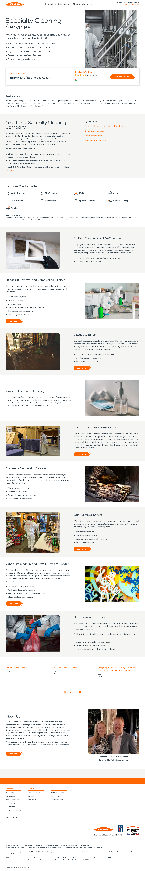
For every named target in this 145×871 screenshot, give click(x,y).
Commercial (63, 4)
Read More (13, 754)
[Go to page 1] (70, 692)
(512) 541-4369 (132, 5)
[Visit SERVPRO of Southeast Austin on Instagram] (72, 781)
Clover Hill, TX (49, 103)
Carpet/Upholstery (81, 218)
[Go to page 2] (72, 692)
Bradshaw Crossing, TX (95, 100)
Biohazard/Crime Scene (27, 218)
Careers (31, 796)
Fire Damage (10, 796)
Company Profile (34, 792)
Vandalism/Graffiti (37, 220)
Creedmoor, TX (27, 106)
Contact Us (87, 4)
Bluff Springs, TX (65, 100)
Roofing (8, 821)
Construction (10, 807)
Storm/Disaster (11, 803)
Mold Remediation (93, 135)
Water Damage (11, 792)
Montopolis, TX (126, 100)
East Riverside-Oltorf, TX (48, 100)
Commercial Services (94, 131)
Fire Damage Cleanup (95, 140)
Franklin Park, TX (112, 100)
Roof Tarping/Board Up (21, 220)
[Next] (80, 692)
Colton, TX (32, 100)
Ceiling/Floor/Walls (96, 218)
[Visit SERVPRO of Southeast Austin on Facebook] (78, 781)
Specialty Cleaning (12, 814)
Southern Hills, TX (36, 103)
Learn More (13, 321)
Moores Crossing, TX (104, 103)
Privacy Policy (56, 796)
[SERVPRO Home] (15, 4)
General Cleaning (12, 817)
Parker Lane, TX (20, 103)
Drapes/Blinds (126, 218)
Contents (47, 220)
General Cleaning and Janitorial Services (104, 126)
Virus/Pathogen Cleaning (46, 218)
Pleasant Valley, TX (122, 103)
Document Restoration (112, 218)
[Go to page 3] (75, 692)
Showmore (10, 170)
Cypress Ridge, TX (87, 103)
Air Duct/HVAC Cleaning (65, 218)
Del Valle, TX (79, 100)
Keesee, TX (39, 106)
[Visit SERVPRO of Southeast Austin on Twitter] (67, 781)
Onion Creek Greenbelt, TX (68, 103)
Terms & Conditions (58, 792)
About (75, 4)
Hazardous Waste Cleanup (62, 220)
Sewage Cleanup (12, 218)
